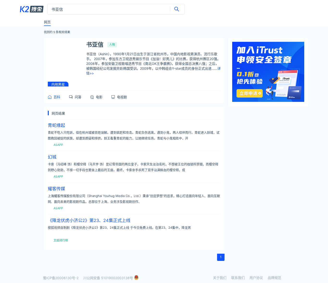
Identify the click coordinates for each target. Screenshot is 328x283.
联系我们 (238, 278)
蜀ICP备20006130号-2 (61, 278)
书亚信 (94, 45)
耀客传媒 (56, 189)
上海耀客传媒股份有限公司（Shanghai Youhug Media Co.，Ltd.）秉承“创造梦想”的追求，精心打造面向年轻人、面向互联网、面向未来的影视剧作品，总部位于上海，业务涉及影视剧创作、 (134, 198)
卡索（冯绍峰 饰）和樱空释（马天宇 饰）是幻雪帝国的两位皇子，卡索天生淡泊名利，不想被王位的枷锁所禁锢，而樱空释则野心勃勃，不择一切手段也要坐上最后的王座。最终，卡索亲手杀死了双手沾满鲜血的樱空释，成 (133, 167)
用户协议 (256, 278)
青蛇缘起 (56, 125)
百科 (57, 97)
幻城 (52, 157)
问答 (78, 97)
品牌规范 (274, 278)
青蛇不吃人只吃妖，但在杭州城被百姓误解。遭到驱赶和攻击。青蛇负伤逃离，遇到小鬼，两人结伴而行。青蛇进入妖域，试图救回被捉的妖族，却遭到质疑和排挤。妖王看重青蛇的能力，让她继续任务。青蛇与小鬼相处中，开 (133, 135)
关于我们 (219, 278)
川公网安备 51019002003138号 (108, 278)
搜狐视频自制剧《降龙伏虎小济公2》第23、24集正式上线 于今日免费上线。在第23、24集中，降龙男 (119, 227)
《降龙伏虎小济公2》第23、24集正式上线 (89, 220)
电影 (99, 97)
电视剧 (122, 97)
